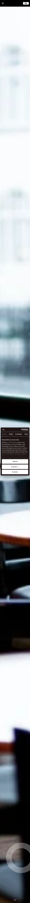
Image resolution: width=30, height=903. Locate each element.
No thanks (15, 472)
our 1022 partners (11, 442)
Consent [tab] (4, 434)
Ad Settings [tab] (18, 434)
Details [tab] (11, 434)
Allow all (15, 461)
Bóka (26, 3)
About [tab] (26, 434)
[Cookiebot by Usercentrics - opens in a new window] (21, 430)
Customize (14, 466)
